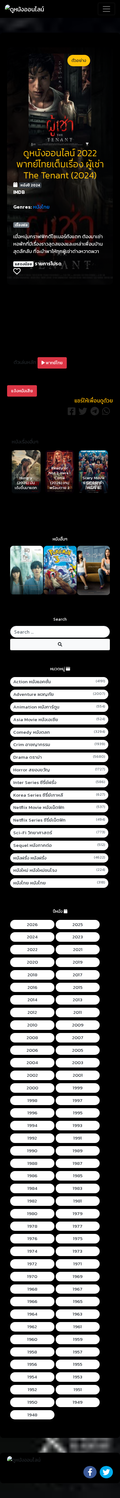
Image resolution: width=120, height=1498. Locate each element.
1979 (77, 1213)
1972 (32, 1263)
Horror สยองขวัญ (59, 769)
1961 (77, 1326)
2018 (32, 974)
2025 (77, 924)
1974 (32, 1251)
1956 (32, 1364)
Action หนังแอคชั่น (59, 681)
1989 (77, 1150)
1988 (32, 1163)
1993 (77, 1125)
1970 (32, 1276)
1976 (32, 1238)
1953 (77, 1377)
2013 (77, 999)
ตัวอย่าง (78, 60)
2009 (77, 1025)
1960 (32, 1339)
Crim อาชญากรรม (59, 744)
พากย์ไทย (54, 363)
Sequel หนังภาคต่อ (59, 845)
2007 (77, 1037)
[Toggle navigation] (106, 9)
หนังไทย (41, 206)
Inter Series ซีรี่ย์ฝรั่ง (59, 782)
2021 (77, 949)
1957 (77, 1352)
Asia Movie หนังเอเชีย (59, 719)
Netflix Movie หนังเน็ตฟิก (59, 807)
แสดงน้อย (23, 264)
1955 (77, 1364)
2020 (32, 962)
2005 (77, 1050)
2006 (32, 1050)
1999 (77, 1087)
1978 (32, 1226)
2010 (32, 1025)
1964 (32, 1314)
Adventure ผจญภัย (59, 694)
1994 (32, 1125)
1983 (77, 1188)
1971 (77, 1263)
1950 (32, 1402)
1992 (32, 1138)
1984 (32, 1188)
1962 (32, 1326)
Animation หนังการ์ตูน (59, 707)
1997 (77, 1100)
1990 (32, 1150)
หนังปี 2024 (30, 185)
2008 (32, 1037)
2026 (32, 924)
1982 (32, 1201)
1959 (77, 1339)
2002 (32, 1075)
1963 (77, 1314)
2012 (32, 1012)
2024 (32, 936)
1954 (32, 1377)
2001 (78, 1075)
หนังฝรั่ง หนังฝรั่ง (59, 858)
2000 (32, 1087)
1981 (77, 1201)
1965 (77, 1301)
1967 (77, 1289)
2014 (32, 999)
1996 (32, 1112)
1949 (77, 1402)
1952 (32, 1389)
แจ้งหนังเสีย (22, 391)
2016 (32, 987)
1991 (77, 1138)
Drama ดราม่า (59, 757)
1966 (32, 1301)
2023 (77, 936)
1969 (77, 1276)
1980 (32, 1213)
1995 (77, 1112)
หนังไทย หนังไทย (59, 883)
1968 (32, 1289)
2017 (77, 974)
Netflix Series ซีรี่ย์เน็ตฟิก (59, 820)
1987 (77, 1163)
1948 (32, 1414)
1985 (77, 1175)
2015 (77, 987)
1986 (32, 1175)
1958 (32, 1352)
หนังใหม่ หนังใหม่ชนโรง (59, 870)
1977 (77, 1226)
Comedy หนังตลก (59, 732)
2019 (77, 962)
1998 (32, 1100)
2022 (32, 949)
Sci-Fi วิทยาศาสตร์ (59, 832)
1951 (78, 1389)
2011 (77, 1012)
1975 (77, 1238)
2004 (32, 1062)
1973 (77, 1251)
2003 (77, 1062)
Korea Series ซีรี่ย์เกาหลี (59, 795)
